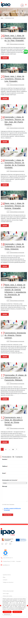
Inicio (2, 18)
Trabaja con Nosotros (8, 582)
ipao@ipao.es (6, 565)
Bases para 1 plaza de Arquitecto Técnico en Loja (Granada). (14, 78)
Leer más (5, 57)
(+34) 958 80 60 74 (8, 557)
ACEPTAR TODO (7, 611)
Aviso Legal (6, 593)
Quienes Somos (7, 574)
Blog (8, 44)
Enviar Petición (7, 514)
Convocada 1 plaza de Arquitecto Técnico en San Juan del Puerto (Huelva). (14, 120)
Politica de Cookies (7, 596)
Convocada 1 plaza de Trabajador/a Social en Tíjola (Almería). (14, 246)
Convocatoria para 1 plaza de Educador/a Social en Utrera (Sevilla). (14, 421)
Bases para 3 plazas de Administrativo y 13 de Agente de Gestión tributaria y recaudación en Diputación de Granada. (15, 291)
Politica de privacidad (8, 591)
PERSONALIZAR (7, 614)
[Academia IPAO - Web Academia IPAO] (5, 4)
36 (13, 449)
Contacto (5, 579)
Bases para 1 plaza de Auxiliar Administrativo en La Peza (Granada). (15, 38)
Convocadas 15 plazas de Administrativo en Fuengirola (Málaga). (16, 377)
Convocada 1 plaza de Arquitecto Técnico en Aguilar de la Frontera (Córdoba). (15, 164)
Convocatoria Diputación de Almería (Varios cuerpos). (15, 335)
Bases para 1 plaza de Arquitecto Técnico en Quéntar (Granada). (14, 205)
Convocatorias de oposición (17, 44)
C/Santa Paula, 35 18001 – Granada (12, 561)
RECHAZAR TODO (17, 611)
